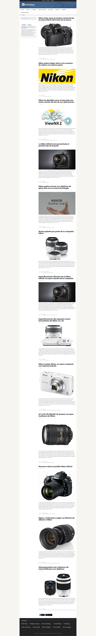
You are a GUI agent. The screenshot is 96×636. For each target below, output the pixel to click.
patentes (51, 272)
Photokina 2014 (53, 59)
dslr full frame (45, 59)
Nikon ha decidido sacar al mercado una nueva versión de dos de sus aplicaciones (56, 101)
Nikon (49, 59)
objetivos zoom (47, 272)
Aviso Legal (46, 633)
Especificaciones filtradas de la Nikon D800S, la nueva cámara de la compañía (56, 277)
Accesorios (44, 271)
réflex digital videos (48, 96)
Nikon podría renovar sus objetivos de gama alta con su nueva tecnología (55, 187)
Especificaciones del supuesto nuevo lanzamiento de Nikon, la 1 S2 (54, 320)
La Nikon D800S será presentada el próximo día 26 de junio (54, 145)
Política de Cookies (59, 633)
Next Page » (50, 614)
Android (44, 410)
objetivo (46, 462)
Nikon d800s (47, 182)
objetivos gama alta (51, 227)
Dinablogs (42, 633)
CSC (43, 360)
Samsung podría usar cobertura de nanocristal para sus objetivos (54, 568)
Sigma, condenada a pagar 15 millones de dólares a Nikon (56, 519)
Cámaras (44, 359)
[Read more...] (54, 54)
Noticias (44, 58)
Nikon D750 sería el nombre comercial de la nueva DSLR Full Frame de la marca (56, 19)
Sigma (58, 563)
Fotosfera (30, 4)
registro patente (54, 563)
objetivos (46, 563)
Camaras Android (49, 410)
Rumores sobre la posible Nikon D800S (55, 466)
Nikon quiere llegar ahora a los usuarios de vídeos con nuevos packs (56, 64)
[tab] (23, 25)
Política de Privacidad (52, 633)
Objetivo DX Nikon (51, 462)
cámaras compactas (55, 410)
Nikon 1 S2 (48, 360)
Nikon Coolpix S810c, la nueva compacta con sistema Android (56, 365)
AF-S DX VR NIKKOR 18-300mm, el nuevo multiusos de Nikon (56, 415)
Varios (44, 95)
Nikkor (44, 227)
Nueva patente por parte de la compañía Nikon (56, 232)
